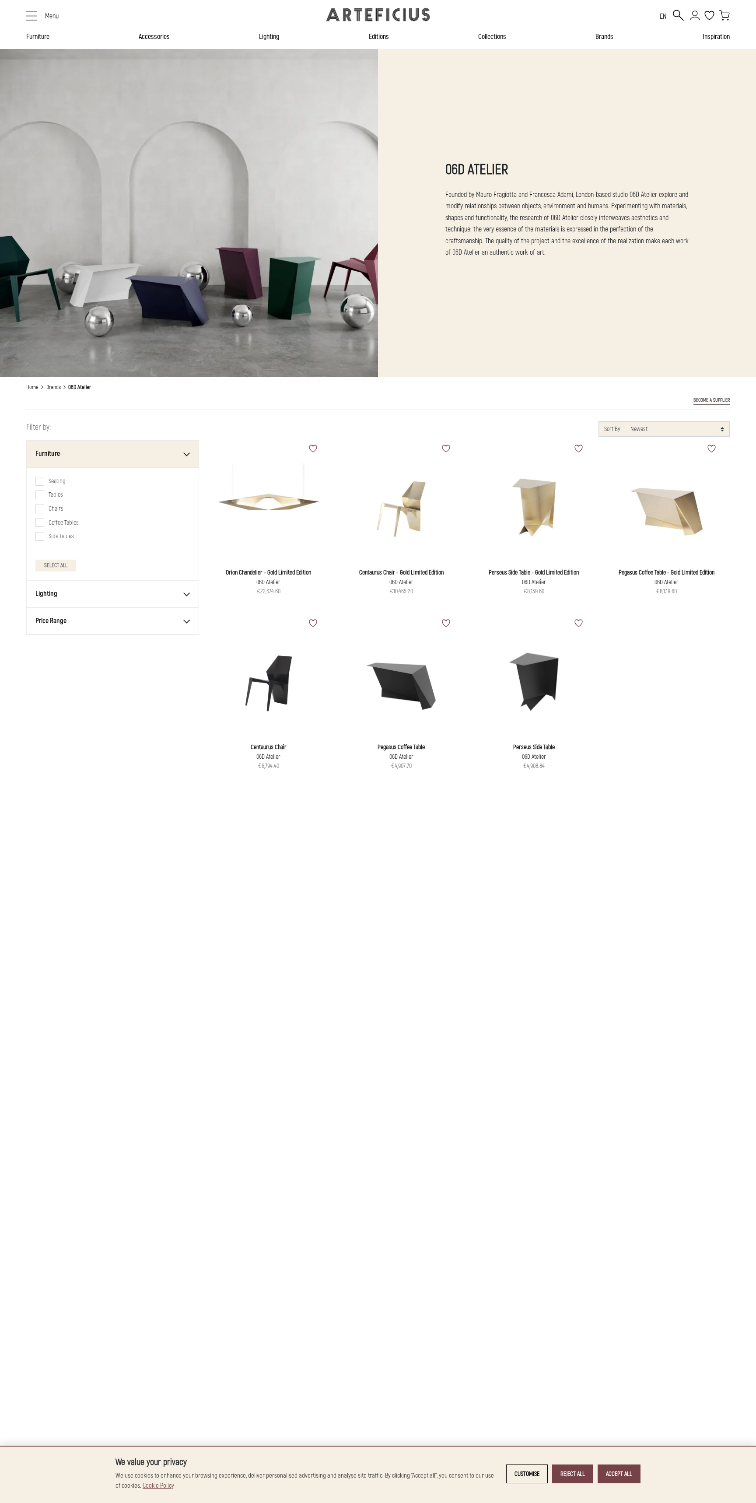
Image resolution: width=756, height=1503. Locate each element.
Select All (55, 565)
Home (32, 387)
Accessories (154, 36)
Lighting (269, 36)
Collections (492, 36)
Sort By (612, 429)
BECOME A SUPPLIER (711, 400)
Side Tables (61, 536)
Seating (57, 481)
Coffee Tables (64, 522)
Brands (604, 36)
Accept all (619, 1474)
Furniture (37, 36)
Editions (379, 36)
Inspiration (716, 36)
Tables (56, 494)
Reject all (572, 1474)
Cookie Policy (158, 1486)
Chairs (56, 508)
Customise (526, 1474)
